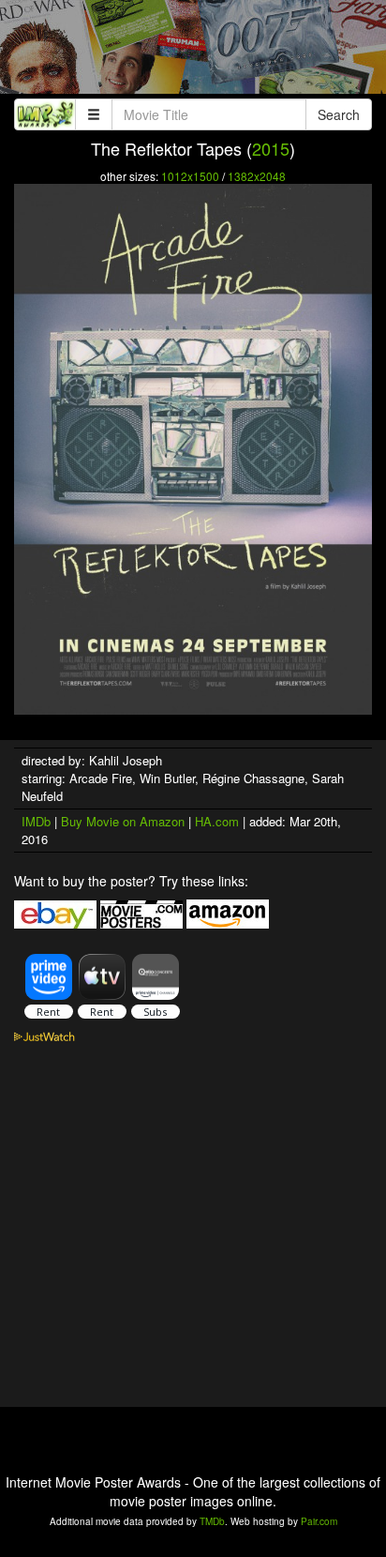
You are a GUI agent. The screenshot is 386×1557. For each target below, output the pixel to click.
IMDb (36, 821)
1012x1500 (190, 176)
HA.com (217, 821)
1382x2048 (257, 176)
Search (339, 114)
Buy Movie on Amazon (123, 821)
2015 (271, 148)
